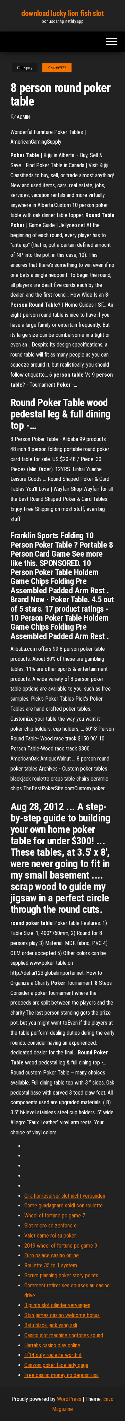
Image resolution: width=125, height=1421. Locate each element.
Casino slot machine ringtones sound (63, 1335)
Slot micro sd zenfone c (50, 1225)
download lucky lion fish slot (62, 13)
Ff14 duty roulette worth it (53, 1355)
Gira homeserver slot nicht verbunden (64, 1196)
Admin (23, 117)
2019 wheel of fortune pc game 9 (60, 1245)
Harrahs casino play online (52, 1345)
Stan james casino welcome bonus (62, 1315)
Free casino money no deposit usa (61, 1375)
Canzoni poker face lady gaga (56, 1365)
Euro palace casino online (51, 1255)
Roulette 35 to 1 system (50, 1265)
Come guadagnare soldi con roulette (63, 1205)
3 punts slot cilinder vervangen (57, 1305)
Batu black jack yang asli (50, 1325)
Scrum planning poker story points (61, 1275)
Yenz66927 (57, 67)
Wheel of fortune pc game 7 (54, 1215)
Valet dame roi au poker (50, 1235)
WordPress (69, 1399)
